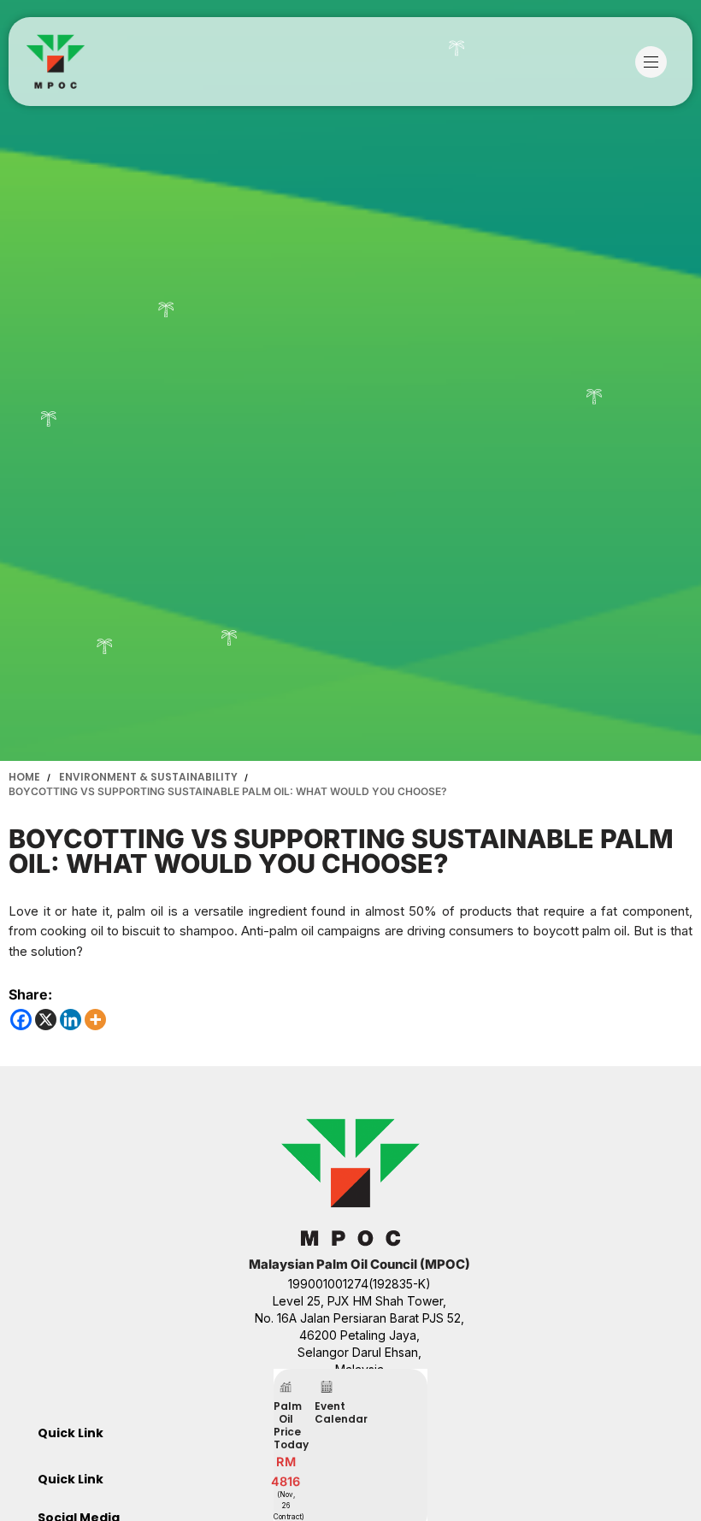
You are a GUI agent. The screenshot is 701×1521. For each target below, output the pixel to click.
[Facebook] (21, 1019)
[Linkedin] (70, 1019)
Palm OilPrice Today (291, 1425)
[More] (95, 1019)
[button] (655, 62)
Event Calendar (341, 1412)
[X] (45, 1019)
